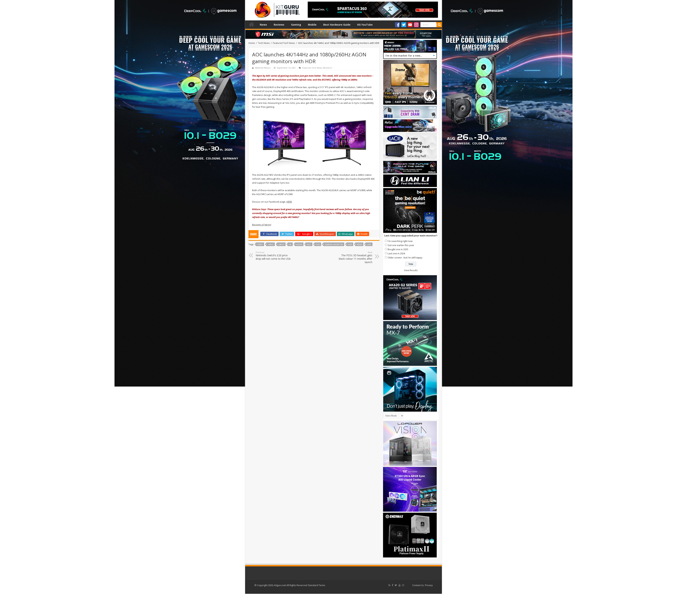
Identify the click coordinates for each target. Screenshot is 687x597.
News (263, 24)
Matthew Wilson (263, 67)
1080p (260, 244)
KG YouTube (365, 24)
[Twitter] (403, 24)
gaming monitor (334, 244)
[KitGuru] (276, 8)
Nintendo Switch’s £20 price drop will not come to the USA (273, 255)
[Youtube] (410, 24)
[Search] (439, 24)
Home (251, 24)
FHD (318, 244)
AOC (309, 244)
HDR (350, 244)
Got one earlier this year (401, 245)
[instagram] (403, 585)
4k (290, 244)
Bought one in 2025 (398, 249)
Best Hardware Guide (336, 24)
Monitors (327, 67)
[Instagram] (416, 24)
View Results (411, 270)
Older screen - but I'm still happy (405, 257)
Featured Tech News (284, 43)
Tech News (264, 43)
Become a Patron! (261, 224)
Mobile (312, 24)
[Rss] (389, 585)
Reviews (279, 24)
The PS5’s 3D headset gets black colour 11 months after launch (355, 257)
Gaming (296, 24)
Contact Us (418, 585)
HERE (289, 201)
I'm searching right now (400, 241)
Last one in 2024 (396, 253)
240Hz (281, 244)
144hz (271, 244)
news (359, 244)
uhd (369, 244)
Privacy (429, 585)
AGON (299, 244)
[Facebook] (397, 24)
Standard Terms (316, 585)
